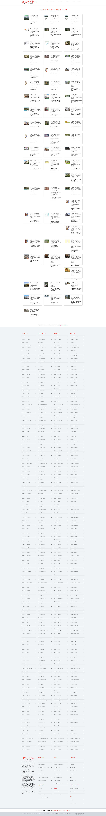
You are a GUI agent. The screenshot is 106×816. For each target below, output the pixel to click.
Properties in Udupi (25, 719)
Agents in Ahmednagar (58, 347)
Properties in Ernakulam (26, 442)
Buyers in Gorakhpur (41, 460)
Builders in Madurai (73, 544)
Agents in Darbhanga (58, 420)
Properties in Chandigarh (26, 406)
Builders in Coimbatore (74, 412)
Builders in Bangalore (74, 377)
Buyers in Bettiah (41, 385)
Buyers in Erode (41, 444)
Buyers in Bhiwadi (41, 396)
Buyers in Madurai (41, 544)
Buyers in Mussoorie (41, 579)
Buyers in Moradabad (42, 566)
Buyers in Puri (40, 638)
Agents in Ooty (56, 617)
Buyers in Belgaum (41, 382)
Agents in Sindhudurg (58, 679)
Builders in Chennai (73, 409)
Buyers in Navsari (41, 601)
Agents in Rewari (57, 657)
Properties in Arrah (25, 366)
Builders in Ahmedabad (74, 344)
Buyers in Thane (41, 692)
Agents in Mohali (57, 563)
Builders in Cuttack (73, 415)
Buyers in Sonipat (41, 684)
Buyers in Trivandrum (42, 708)
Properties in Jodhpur (25, 512)
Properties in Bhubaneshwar (27, 404)
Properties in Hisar (25, 485)
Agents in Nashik (57, 595)
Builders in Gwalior (73, 477)
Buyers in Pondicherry (42, 633)
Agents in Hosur (57, 487)
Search (73, 1)
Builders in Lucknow (73, 539)
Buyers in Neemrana (41, 603)
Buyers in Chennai (41, 409)
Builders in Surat (73, 690)
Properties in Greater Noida (27, 463)
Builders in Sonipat (73, 684)
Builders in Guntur (73, 468)
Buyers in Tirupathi (41, 706)
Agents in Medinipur (57, 557)
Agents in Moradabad (58, 566)
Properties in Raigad (25, 641)
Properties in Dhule (25, 431)
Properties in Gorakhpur (26, 460)
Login (39, 791)
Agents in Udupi (57, 719)
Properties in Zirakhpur (26, 749)
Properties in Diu (25, 433)
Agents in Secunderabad (58, 668)
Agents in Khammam (58, 517)
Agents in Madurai (57, 544)
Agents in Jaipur (57, 501)
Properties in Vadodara (26, 722)
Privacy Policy (73, 791)
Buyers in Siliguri (41, 676)
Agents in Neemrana (57, 603)
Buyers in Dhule (41, 431)
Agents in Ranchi (57, 652)
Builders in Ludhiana (74, 541)
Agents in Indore (57, 495)
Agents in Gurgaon (57, 471)
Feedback (72, 774)
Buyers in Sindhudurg (42, 679)
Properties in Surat (25, 690)
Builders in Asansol (73, 369)
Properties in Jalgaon (25, 504)
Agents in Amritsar (57, 361)
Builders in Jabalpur (73, 498)
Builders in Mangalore (74, 547)
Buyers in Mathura (41, 552)
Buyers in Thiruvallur (41, 695)
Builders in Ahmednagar (74, 347)
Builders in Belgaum (74, 382)
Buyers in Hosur (41, 487)
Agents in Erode (57, 444)
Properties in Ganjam (25, 452)
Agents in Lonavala (57, 536)
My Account (60, 1)
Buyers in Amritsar (41, 361)
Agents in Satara (57, 665)
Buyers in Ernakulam (41, 442)
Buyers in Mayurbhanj (42, 555)
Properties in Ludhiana (26, 541)
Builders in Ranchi (73, 652)
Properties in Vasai (25, 730)
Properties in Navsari (25, 601)
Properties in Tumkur (25, 711)
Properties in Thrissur (26, 698)
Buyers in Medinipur (41, 557)
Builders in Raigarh (73, 644)
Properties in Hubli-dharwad (27, 490)
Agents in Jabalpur (57, 498)
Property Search (58, 761)
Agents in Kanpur (57, 514)
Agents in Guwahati (57, 474)
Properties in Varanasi (26, 727)
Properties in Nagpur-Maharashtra (28, 592)
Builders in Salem (73, 663)
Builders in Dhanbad (74, 428)
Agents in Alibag (57, 353)
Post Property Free (41, 761)
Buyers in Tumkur (41, 711)
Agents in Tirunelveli (57, 703)
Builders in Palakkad (74, 619)
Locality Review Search (59, 783)
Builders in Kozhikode (74, 530)
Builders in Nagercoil (74, 590)
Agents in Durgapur (57, 439)
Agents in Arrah (57, 366)
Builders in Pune (73, 636)
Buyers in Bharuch (41, 388)
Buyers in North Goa (41, 614)
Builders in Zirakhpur (74, 749)
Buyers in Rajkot (41, 649)
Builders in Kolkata (73, 528)
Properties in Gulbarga (26, 466)
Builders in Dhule (73, 431)
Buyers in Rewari (41, 657)
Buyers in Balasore (41, 374)
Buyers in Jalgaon (41, 504)
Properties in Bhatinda (26, 390)
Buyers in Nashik (41, 595)
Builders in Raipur (73, 646)
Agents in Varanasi (57, 727)
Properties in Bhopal (25, 401)
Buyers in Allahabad (41, 358)
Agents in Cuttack (57, 415)
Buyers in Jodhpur (41, 512)
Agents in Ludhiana (57, 541)
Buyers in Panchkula (41, 625)
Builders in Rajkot (73, 649)
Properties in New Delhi (26, 609)
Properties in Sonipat (25, 684)
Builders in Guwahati (74, 474)
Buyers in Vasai (40, 730)
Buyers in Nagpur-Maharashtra (43, 592)
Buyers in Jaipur (41, 501)
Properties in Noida (25, 611)
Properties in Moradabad (26, 566)
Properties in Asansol (25, 369)
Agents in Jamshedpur (58, 509)
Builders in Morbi (73, 568)
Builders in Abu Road (74, 336)
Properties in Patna (25, 628)
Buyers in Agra (40, 342)
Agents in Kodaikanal (58, 522)
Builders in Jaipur (73, 501)
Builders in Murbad (73, 576)
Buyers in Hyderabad (41, 493)
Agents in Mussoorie (57, 579)
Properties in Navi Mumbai (26, 598)
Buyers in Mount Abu (42, 571)
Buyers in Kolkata (41, 528)
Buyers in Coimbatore (42, 412)
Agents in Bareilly (57, 380)
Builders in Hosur (73, 487)
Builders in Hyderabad (74, 493)
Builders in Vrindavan (74, 743)
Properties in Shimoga (26, 673)
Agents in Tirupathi (57, 706)
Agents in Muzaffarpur (58, 584)
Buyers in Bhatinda (41, 390)
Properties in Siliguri (25, 676)
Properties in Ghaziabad (26, 455)
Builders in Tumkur (73, 711)
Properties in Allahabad (26, 358)
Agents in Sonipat (57, 684)
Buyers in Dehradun (41, 425)
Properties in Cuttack (25, 415)
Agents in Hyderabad (58, 493)
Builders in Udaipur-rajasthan (75, 717)
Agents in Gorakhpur (58, 460)
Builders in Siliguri (73, 676)
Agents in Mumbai (57, 574)
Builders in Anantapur (74, 363)
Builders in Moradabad (74, 566)
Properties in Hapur (25, 479)
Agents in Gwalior (57, 477)
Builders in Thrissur (73, 698)
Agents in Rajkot (57, 649)
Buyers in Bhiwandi (41, 398)
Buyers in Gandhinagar (42, 450)
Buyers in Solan (40, 681)
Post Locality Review (42, 780)
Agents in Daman (57, 417)
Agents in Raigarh (57, 644)
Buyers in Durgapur (41, 439)
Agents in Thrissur (57, 698)
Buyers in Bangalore (41, 377)
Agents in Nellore (57, 606)
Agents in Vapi (56, 725)
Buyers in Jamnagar (41, 506)
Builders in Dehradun (74, 425)
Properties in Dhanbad (26, 428)
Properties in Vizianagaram (27, 741)
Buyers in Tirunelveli (41, 703)
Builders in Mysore (73, 587)
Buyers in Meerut (41, 560)
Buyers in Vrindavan (41, 743)
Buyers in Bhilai (41, 393)
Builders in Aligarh (73, 355)
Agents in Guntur (57, 468)
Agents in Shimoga (57, 673)
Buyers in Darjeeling (41, 423)
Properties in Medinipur (26, 557)
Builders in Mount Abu (74, 571)
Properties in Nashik (25, 595)
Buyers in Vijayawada (42, 735)
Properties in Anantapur (26, 363)
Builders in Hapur (73, 479)
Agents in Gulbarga (57, 466)
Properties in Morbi (25, 568)
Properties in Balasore (26, 374)
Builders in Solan (73, 681)
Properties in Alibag (25, 353)
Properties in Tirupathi (26, 706)
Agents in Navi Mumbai (58, 598)
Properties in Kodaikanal (26, 522)
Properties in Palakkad (26, 619)
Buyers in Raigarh (41, 644)
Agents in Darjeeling (57, 423)
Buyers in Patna (41, 628)
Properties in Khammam (26, 517)
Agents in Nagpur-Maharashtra (59, 592)
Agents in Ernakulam (58, 442)
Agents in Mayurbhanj (58, 555)
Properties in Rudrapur (26, 660)
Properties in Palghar (25, 622)
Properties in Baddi (25, 371)
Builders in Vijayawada (74, 735)
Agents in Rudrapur (57, 660)
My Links (67, 1)
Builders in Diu (73, 433)
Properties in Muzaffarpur (26, 584)
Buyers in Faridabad (41, 447)
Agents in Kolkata (57, 528)
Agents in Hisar (56, 485)
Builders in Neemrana (74, 603)
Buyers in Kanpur (41, 514)
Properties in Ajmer (25, 350)
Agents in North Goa (57, 614)
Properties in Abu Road (26, 336)
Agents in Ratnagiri (57, 655)
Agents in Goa (56, 458)
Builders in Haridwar (74, 482)
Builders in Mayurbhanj (74, 555)
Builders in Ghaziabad (74, 455)
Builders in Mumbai (73, 574)
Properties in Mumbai (26, 574)
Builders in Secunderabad (75, 668)
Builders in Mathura (73, 552)
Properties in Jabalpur (26, 498)
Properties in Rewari (25, 657)
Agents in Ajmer (57, 350)
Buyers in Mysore (41, 587)
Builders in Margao (73, 549)
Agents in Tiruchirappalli (58, 700)
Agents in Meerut (57, 560)
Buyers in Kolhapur (41, 525)
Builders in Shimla (73, 671)
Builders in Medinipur (74, 557)
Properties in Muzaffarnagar (27, 582)
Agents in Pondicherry (58, 633)
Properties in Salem (25, 663)
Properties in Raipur (25, 646)
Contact (79, 1)
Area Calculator (74, 803)
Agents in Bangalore (57, 377)
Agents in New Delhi (57, 609)
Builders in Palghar (73, 622)
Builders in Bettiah (73, 385)
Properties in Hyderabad (26, 493)
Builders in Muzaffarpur (74, 584)
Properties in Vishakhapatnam (27, 738)
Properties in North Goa (26, 614)
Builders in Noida (73, 611)
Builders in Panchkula (74, 625)
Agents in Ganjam (57, 452)
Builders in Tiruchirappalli (75, 700)
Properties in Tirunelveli (26, 703)
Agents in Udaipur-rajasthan (59, 717)
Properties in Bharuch (26, 388)
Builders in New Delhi (74, 609)
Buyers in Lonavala (41, 536)
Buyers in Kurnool (41, 533)
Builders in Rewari (73, 657)
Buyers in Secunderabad (42, 668)
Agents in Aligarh (57, 355)
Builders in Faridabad (74, 447)
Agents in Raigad (57, 641)
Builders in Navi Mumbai (74, 598)
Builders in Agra (73, 342)
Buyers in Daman (41, 417)
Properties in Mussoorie (26, 579)
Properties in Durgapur (26, 439)
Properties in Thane (25, 692)
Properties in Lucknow (26, 539)
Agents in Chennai (57, 409)
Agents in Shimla (57, 671)
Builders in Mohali (73, 563)
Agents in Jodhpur (57, 512)
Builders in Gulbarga (74, 466)
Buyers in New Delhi (41, 609)
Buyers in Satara (41, 665)
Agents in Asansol (57, 369)
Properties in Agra (25, 342)
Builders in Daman (73, 417)
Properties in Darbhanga (26, 420)
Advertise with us (74, 770)
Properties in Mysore (25, 587)
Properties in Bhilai (25, 393)
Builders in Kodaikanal (74, 522)
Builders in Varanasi (73, 727)
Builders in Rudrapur (74, 660)
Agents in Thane (57, 692)
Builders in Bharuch (73, 388)
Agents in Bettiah (57, 385)
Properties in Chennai (26, 409)
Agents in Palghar (57, 622)
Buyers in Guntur (41, 468)
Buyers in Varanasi (41, 727)
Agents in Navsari (57, 601)
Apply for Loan (73, 799)
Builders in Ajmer (73, 350)
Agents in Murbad (57, 576)
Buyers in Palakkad (41, 619)
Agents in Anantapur (58, 363)
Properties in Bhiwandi (26, 398)
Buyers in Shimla (41, 671)
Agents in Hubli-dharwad (58, 490)
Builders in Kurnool (73, 533)
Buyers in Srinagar (41, 687)
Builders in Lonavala (74, 536)
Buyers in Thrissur (41, 698)
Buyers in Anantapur (41, 363)
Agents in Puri (56, 638)
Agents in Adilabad (57, 339)
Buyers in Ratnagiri (41, 655)
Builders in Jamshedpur (74, 509)
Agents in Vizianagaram (58, 741)
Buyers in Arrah (41, 366)
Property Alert (57, 791)
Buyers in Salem (41, 663)
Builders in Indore (73, 495)
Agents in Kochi (57, 520)
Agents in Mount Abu (58, 571)
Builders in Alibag (73, 353)
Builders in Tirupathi (74, 706)
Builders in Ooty (73, 617)
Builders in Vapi (73, 725)
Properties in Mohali (25, 563)
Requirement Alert (58, 795)
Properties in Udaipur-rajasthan (27, 717)
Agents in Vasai (56, 730)
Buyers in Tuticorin (41, 714)
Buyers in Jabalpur (41, 498)
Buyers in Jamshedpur (42, 509)
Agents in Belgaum (57, 382)
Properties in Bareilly (25, 380)
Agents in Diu (56, 433)
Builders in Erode (73, 444)
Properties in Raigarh (25, 644)
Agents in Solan (57, 681)
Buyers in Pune (40, 636)
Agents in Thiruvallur (58, 695)
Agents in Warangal (57, 746)
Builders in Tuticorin (74, 714)
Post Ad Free (52, 1)
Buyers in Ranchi (41, 652)
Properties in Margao (25, 549)
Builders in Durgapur (74, 439)
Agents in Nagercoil (57, 590)
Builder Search (57, 770)
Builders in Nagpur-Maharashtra (76, 592)
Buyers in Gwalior (41, 477)
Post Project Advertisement (43, 777)
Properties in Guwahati (26, 474)
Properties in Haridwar (26, 482)
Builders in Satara (73, 665)
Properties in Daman (25, 417)
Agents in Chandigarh (58, 406)
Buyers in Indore (41, 495)
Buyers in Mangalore (41, 547)
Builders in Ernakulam (74, 442)
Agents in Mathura (57, 552)
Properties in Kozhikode (26, 530)
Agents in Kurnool (57, 533)
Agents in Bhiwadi (57, 396)
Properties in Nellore (25, 606)
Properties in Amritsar (26, 361)
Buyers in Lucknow (41, 539)
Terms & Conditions (74, 788)
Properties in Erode (25, 444)
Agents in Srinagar (57, 687)
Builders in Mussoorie (74, 579)
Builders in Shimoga (73, 673)
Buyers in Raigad (41, 641)
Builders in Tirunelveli (74, 703)
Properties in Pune (25, 636)
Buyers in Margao (41, 549)
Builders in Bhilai (73, 393)
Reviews (72, 777)
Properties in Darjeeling (26, 423)
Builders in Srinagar (73, 687)
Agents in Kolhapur (57, 525)
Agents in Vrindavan (57, 743)
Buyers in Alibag (41, 353)
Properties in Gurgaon (26, 471)
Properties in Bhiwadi (25, 396)
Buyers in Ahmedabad (42, 344)
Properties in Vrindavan (26, 743)
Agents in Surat (57, 690)
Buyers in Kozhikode (41, 530)
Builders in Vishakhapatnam (75, 738)
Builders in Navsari (73, 601)
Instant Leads (41, 770)
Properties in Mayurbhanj (26, 555)
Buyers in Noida (41, 611)
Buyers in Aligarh (41, 355)
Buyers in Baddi (41, 371)
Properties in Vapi (25, 725)
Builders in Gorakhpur (74, 460)
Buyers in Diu (40, 433)
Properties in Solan (25, 681)
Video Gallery (73, 780)
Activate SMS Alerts (41, 774)
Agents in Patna (57, 628)
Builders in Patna (73, 628)
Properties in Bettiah (25, 385)
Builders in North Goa (74, 614)
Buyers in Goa (40, 458)
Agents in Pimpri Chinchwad (59, 630)
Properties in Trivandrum (26, 708)
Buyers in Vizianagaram (42, 741)
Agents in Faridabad (57, 447)
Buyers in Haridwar (41, 482)
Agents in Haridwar (57, 482)
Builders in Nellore (73, 606)
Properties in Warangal (26, 746)
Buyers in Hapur (41, 479)
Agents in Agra (56, 342)
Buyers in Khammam (41, 517)
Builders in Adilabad (74, 339)
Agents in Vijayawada (58, 735)
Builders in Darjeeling (74, 423)
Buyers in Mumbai (41, 574)
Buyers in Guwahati (41, 474)
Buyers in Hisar (40, 485)
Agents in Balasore (57, 374)
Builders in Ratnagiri (74, 655)
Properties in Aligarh (25, 355)
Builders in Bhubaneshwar (75, 404)
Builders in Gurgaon (73, 471)
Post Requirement (41, 764)
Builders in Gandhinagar (74, 450)
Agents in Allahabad (57, 358)
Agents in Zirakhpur (57, 749)
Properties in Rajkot (25, 649)
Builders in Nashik (73, 595)
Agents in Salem (57, 663)
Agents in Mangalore (58, 547)
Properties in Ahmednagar (26, 347)
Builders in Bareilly (73, 380)
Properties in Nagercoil (26, 590)
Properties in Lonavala (26, 536)
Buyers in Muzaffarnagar (42, 582)
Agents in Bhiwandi (57, 398)
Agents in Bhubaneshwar (58, 404)
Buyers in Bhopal (41, 401)
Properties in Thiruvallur (26, 695)
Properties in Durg (25, 436)
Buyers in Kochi (40, 520)
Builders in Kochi (73, 520)
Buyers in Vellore (41, 733)
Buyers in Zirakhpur (41, 749)
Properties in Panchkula (26, 625)
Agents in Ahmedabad (58, 344)
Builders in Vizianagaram (74, 741)
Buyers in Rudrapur (41, 660)
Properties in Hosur (25, 487)
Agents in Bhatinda (57, 390)
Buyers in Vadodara (41, 722)
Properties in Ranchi (25, 652)
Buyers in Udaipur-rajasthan (43, 717)
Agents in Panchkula (57, 625)
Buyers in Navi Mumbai (42, 598)
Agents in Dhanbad (57, 428)
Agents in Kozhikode (57, 530)
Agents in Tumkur (57, 711)
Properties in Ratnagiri (26, 655)
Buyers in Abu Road (41, 336)
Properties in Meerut (25, 560)
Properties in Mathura (26, 552)
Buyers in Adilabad (41, 339)
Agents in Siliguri (57, 676)
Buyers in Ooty (40, 617)
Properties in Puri (25, 638)
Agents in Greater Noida (58, 463)
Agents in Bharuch (57, 388)
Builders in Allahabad (74, 358)
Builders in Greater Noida (75, 463)
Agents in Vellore (57, 733)
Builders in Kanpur (73, 514)
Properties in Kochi (25, 520)
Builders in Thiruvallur (74, 695)
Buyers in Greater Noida (42, 463)
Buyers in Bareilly (41, 380)
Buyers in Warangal (41, 746)
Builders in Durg (73, 436)
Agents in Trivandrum (58, 708)
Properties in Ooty (25, 617)
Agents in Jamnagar (57, 506)
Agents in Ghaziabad (58, 455)
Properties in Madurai (26, 544)
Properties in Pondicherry (26, 633)
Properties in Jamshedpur (26, 509)
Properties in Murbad (25, 576)
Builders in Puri (73, 638)
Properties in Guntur (25, 468)
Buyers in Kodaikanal (41, 522)
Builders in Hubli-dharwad (75, 490)
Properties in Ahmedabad (26, 344)
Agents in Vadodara (57, 722)
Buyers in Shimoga (41, 673)
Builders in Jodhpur (73, 512)
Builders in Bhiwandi (74, 398)
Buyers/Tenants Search (59, 764)
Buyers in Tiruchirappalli (42, 700)
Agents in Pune (56, 636)
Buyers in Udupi (41, 719)
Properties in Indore (25, 495)
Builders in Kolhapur (74, 525)
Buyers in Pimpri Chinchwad (43, 630)
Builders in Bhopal (73, 401)
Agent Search (57, 767)
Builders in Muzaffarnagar (75, 582)
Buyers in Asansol (41, 369)
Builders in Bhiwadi (73, 396)
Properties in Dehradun (26, 425)
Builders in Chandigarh (74, 406)
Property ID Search (58, 777)
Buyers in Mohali (41, 563)
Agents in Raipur (57, 646)
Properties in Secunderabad (27, 668)
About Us (72, 764)
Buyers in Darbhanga (42, 420)
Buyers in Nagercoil (41, 590)
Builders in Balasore (73, 374)
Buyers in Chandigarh (42, 406)
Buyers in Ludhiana (41, 541)
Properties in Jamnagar (26, 506)
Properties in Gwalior (25, 477)
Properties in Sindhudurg (26, 679)
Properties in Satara (25, 665)
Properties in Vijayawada (26, 735)
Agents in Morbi (57, 568)
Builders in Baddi (73, 371)
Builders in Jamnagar (74, 506)
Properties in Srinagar (26, 687)
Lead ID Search (57, 780)
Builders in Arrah (73, 366)
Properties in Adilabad (26, 339)
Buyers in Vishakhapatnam (43, 738)
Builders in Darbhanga (74, 420)
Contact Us (73, 767)
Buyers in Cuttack (41, 415)
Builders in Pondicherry (74, 633)
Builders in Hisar (73, 485)
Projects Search (57, 774)
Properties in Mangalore (26, 547)
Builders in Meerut (73, 560)
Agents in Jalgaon (57, 504)
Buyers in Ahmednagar (42, 347)
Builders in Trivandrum (74, 708)
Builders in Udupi (73, 719)
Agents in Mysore (57, 587)
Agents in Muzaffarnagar (58, 582)
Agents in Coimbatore (58, 412)
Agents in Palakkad (57, 619)
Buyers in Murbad (41, 576)
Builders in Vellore (73, 733)
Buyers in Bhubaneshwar (42, 404)
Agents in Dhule (57, 431)
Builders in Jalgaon (73, 504)
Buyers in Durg (40, 436)
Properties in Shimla (25, 671)
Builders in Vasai (73, 730)
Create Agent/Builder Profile (43, 767)
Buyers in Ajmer (41, 350)
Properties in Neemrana (26, 603)
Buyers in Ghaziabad (41, 455)
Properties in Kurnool (25, 533)
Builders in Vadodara (74, 722)
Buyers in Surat (40, 690)
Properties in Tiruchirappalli (27, 700)
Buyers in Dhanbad (41, 428)
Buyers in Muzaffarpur (42, 584)
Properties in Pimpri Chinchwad (27, 630)
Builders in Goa (73, 458)
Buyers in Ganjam (41, 452)
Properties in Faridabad (26, 447)
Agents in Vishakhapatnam (59, 738)
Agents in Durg (56, 436)
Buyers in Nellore (41, 606)
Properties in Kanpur (25, 514)
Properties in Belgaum (26, 382)
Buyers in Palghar (41, 622)
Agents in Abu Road (57, 336)
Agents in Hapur (57, 479)
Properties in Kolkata (25, 528)
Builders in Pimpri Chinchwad (75, 630)
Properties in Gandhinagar (26, 450)
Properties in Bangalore (26, 377)
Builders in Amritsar (73, 361)
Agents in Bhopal (57, 401)
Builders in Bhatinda (74, 390)
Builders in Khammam (74, 517)
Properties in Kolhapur (26, 525)
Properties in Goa (25, 458)
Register (40, 788)
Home (47, 1)
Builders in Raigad (73, 641)
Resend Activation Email (43, 797)
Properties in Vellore (25, 733)
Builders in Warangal (74, 746)
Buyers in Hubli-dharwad (42, 490)
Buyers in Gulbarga (41, 466)
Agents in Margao (57, 549)
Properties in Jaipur (25, 501)
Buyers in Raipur (41, 646)
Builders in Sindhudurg (74, 679)
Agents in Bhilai (57, 393)
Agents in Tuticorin (57, 714)
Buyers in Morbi (41, 568)
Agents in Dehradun (57, 425)
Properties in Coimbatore (26, 412)
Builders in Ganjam (73, 452)
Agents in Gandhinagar (58, 450)
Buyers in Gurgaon (41, 471)
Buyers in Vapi (40, 725)
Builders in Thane (73, 692)
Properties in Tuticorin (26, 714)
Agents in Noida (57, 611)
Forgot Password (41, 794)
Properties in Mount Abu (26, 571)
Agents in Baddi (57, 371)
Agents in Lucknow (57, 539)
